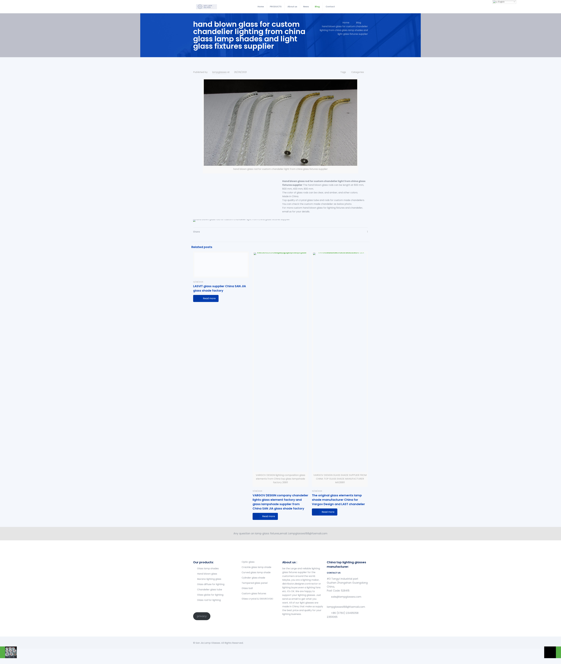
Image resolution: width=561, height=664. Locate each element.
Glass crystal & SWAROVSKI (257, 598)
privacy (202, 616)
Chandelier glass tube (209, 589)
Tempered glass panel (254, 583)
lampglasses (219, 72)
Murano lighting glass (209, 579)
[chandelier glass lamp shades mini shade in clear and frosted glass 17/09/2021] (8, 652)
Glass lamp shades (208, 568)
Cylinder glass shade (253, 577)
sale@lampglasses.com (346, 597)
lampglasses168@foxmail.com (346, 607)
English (501, 2)
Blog (358, 22)
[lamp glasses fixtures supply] (206, 6)
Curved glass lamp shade (256, 572)
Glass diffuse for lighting (210, 584)
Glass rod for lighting (209, 600)
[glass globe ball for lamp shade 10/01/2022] (552, 652)
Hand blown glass (207, 573)
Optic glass (248, 562)
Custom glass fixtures (254, 593)
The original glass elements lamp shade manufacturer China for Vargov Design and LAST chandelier (338, 499)
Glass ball (247, 588)
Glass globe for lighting (210, 594)
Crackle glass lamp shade (256, 567)
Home (345, 22)
